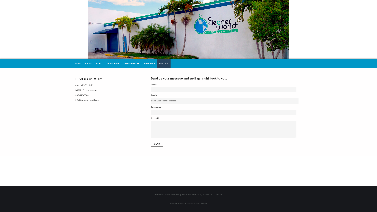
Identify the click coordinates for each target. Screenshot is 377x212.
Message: (155, 117)
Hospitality (113, 63)
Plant (99, 63)
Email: (154, 94)
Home (78, 63)
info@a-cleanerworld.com (87, 100)
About (88, 63)
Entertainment (131, 63)
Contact (163, 63)
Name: (154, 84)
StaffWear (149, 63)
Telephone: (156, 106)
